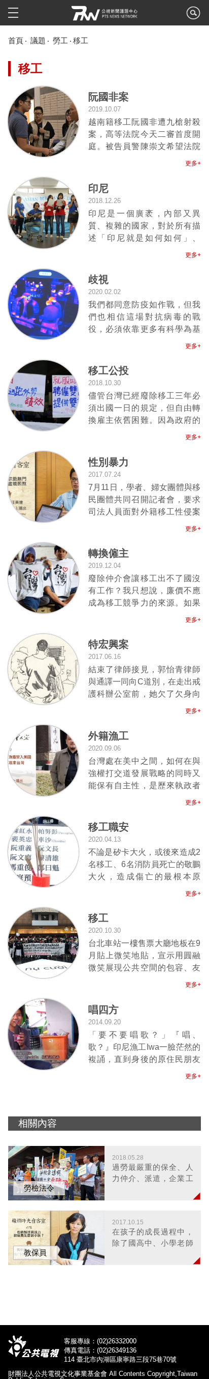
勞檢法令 (39, 1188)
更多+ (192, 163)
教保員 (35, 1252)
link (144, 122)
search (193, 15)
